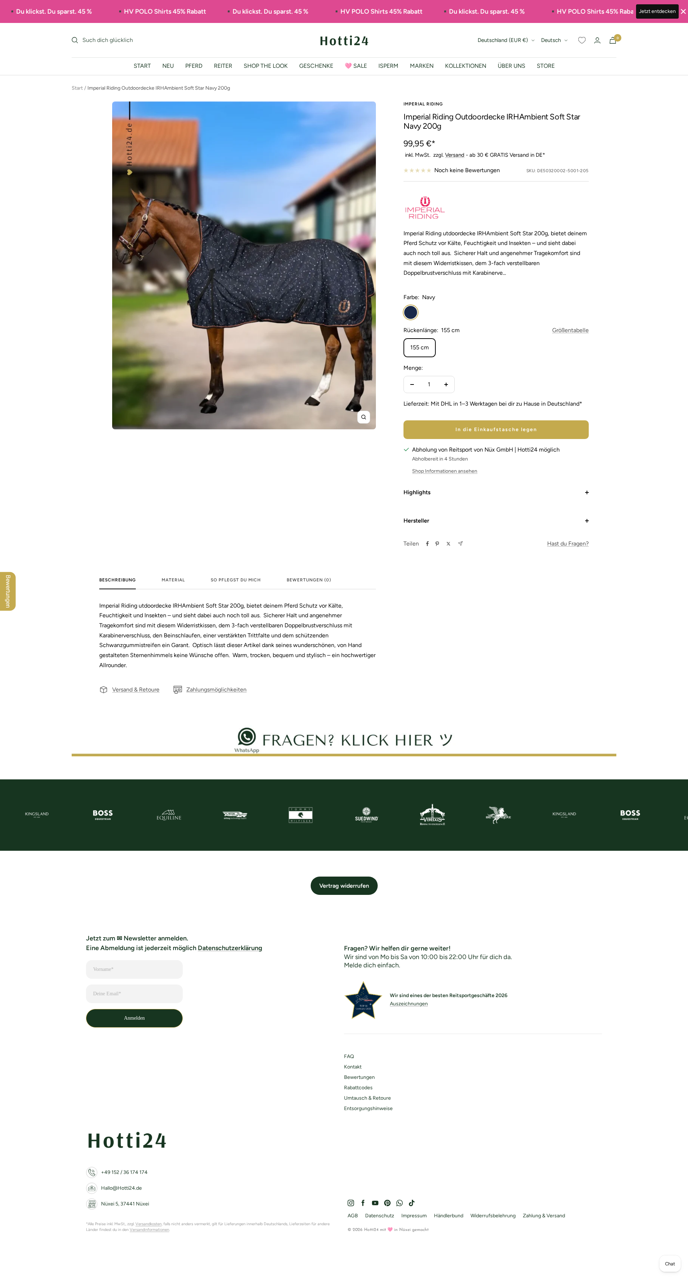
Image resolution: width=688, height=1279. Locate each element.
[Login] (597, 40)
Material (173, 579)
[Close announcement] (683, 11)
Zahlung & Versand (544, 1216)
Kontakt (353, 1067)
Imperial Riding (423, 104)
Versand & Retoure (135, 689)
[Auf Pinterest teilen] (437, 543)
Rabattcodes (358, 1088)
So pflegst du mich (236, 579)
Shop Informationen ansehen (444, 471)
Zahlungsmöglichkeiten (216, 689)
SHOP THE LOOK (266, 65)
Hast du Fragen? (568, 543)
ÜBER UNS (511, 65)
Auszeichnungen (409, 1004)
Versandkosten (148, 1224)
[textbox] (237, 635)
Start (77, 88)
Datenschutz (379, 1216)
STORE (546, 65)
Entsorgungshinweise (368, 1108)
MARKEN (422, 65)
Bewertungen (359, 1077)
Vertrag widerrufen (344, 885)
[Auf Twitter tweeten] (448, 543)
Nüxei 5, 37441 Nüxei (125, 1204)
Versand (454, 155)
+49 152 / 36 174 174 (124, 1172)
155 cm (419, 347)
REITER (223, 65)
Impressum (414, 1216)
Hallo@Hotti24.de (121, 1188)
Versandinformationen (149, 1229)
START (142, 65)
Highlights (416, 492)
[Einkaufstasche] (612, 40)
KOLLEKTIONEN (465, 65)
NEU (168, 65)
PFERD (193, 65)
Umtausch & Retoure (367, 1098)
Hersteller (416, 520)
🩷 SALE (356, 65)
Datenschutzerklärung (230, 948)
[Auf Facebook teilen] (427, 543)
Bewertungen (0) (309, 579)
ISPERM (388, 65)
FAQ (349, 1056)
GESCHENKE (316, 65)
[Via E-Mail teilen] (460, 543)
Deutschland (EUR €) (503, 40)
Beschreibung (117, 579)
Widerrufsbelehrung (493, 1216)
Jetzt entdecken (657, 11)
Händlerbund (448, 1216)
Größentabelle (570, 330)
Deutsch (551, 40)
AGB (353, 1216)
